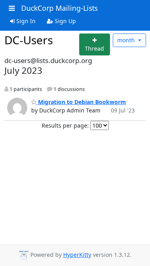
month (126, 40)
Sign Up (64, 21)
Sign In (25, 21)
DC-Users (28, 39)
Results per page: (65, 125)
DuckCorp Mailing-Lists (59, 8)
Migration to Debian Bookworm (81, 102)
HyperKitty (77, 254)
